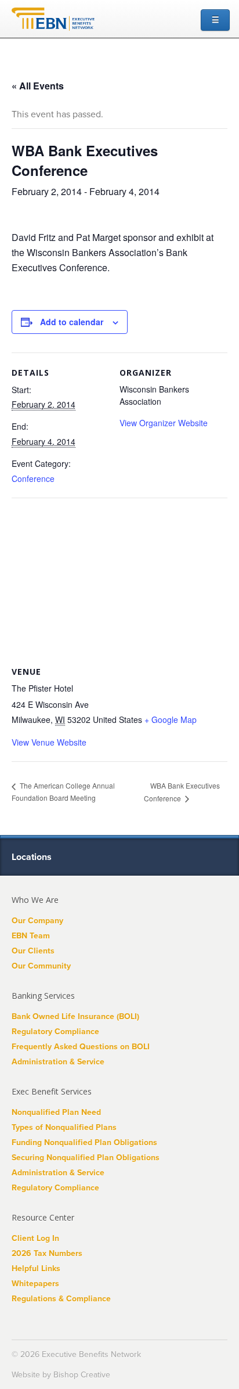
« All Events (38, 85)
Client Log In (35, 1238)
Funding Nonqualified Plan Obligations (84, 1142)
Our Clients (33, 951)
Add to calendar (71, 322)
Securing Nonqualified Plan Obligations (86, 1158)
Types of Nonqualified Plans (64, 1127)
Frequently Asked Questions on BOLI (81, 1047)
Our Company (37, 921)
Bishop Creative (81, 1375)
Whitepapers (35, 1284)
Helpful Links (36, 1268)
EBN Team (31, 936)
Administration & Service (58, 1062)
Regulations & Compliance (61, 1299)
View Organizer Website (163, 423)
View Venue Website (49, 742)
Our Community (41, 966)
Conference (33, 478)
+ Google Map (170, 719)
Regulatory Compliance (55, 1032)
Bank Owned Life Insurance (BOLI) (75, 1016)
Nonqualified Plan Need (56, 1112)
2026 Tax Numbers (47, 1253)
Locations (33, 857)
